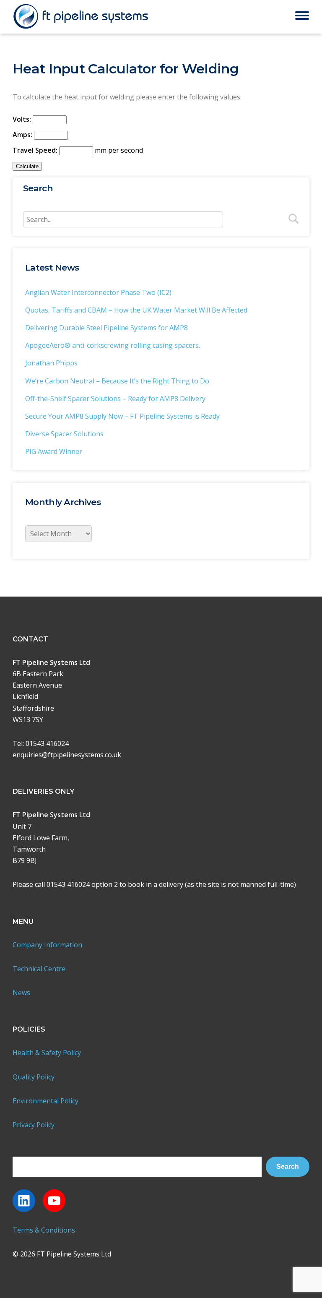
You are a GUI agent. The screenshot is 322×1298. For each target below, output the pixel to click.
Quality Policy (34, 1077)
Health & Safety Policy (47, 1052)
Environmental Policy (45, 1100)
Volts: (22, 119)
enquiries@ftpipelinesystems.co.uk (67, 754)
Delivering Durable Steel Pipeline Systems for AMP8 (106, 327)
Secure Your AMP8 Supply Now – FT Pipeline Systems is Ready (122, 416)
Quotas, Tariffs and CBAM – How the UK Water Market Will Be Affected (136, 310)
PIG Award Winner (53, 451)
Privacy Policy (34, 1124)
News (21, 992)
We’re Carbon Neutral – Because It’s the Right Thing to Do (117, 381)
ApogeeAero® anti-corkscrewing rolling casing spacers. (112, 345)
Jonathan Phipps (51, 363)
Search (287, 1166)
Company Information (47, 944)
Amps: (22, 134)
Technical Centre (39, 968)
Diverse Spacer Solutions (64, 433)
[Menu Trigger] (302, 14)
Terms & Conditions (44, 1230)
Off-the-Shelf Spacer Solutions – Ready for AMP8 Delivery (115, 398)
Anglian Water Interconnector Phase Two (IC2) (98, 292)
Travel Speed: (35, 150)
